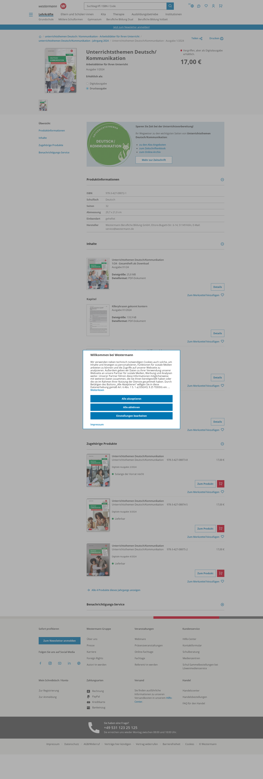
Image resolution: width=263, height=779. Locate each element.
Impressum (97, 424)
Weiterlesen (97, 390)
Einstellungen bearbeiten (131, 415)
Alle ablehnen (131, 407)
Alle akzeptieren (131, 398)
